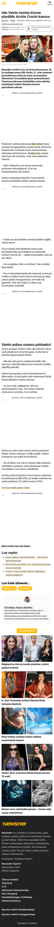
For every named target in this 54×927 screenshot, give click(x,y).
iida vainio (25, 588)
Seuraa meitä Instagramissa (18, 914)
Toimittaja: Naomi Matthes (12, 24)
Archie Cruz (34, 153)
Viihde (12, 20)
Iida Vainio (37, 144)
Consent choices (27, 923)
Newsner (5, 20)
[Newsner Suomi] (27, 3)
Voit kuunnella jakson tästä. (16, 487)
